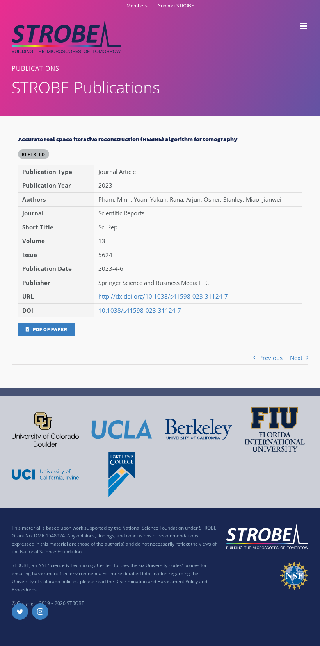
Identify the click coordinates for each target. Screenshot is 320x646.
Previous (271, 357)
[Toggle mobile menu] (304, 26)
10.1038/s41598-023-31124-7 (139, 310)
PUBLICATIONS (35, 68)
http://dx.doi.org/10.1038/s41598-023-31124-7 (163, 296)
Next (296, 357)
